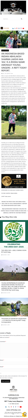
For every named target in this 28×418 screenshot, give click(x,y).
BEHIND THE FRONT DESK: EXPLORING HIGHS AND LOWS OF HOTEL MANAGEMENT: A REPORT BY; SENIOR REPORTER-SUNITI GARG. (14, 203)
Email (2, 366)
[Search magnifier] (21, 19)
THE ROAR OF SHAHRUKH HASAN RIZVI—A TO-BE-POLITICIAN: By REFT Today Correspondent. (13, 320)
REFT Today (10, 73)
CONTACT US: (13, 395)
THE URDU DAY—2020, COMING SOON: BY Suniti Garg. (14, 251)
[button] (2, 28)
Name (2, 360)
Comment (3, 341)
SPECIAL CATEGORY (5, 50)
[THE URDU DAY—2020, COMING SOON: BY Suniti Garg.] (14, 221)
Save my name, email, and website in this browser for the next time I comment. (13, 377)
